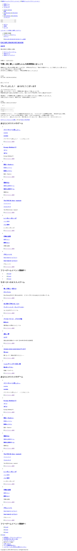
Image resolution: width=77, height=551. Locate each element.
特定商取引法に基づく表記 (11, 539)
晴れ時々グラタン (8, 367)
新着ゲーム (7, 4)
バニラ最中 (7, 221)
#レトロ (6, 27)
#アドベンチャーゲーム (10, 52)
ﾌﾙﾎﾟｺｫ (5, 150)
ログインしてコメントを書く (8, 119)
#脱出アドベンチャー (9, 55)
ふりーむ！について (9, 540)
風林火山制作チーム (9, 185)
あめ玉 (3, 46)
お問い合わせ (7, 543)
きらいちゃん (7, 292)
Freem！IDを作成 (25, 119)
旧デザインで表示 (8, 542)
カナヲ (5, 337)
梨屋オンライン (8, 167)
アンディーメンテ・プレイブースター (14, 307)
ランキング (7, 7)
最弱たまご (7, 239)
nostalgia (6, 132)
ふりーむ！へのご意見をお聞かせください (15, 547)
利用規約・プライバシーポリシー (13, 537)
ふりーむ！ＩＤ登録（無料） (8, 30)
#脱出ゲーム (7, 53)
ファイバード (7, 203)
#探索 (5, 26)
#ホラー (6, 24)
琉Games (6, 352)
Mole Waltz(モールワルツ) (10, 257)
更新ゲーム (7, 5)
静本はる (6, 322)
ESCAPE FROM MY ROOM (12, 43)
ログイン (18, 30)
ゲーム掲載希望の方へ (10, 545)
